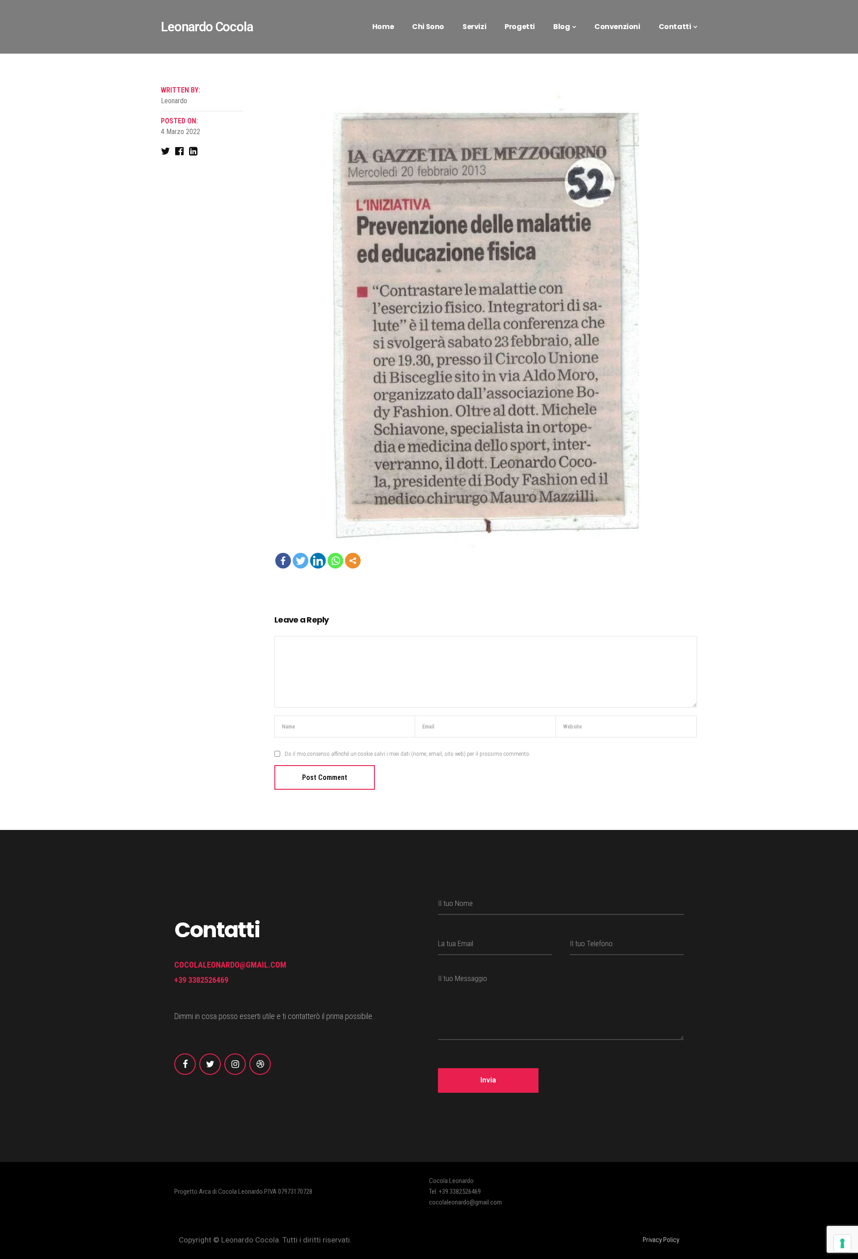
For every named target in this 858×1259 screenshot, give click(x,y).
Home (383, 26)
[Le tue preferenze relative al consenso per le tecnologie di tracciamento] (842, 1243)
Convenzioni (617, 26)
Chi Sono (428, 26)
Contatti (675, 26)
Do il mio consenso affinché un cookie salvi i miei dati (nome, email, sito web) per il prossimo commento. (407, 754)
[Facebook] (283, 560)
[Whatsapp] (335, 560)
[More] (353, 560)
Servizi (474, 26)
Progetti (520, 26)
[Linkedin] (318, 560)
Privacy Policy (661, 1240)
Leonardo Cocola (207, 26)
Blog (561, 26)
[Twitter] (300, 560)
